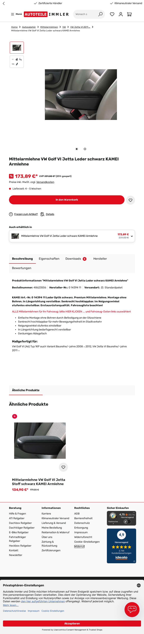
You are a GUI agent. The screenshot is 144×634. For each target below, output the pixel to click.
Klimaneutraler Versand (128, 3)
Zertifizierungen (51, 550)
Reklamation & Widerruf (55, 532)
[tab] (77, 149)
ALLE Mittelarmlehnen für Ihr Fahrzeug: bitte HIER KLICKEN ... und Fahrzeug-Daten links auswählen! (71, 311)
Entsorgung (81, 527)
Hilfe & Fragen (17, 513)
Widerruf (79, 546)
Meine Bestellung (52, 527)
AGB (77, 513)
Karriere (46, 513)
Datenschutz (82, 523)
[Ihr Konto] (121, 14)
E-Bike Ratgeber (18, 532)
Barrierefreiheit (83, 518)
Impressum (81, 532)
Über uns (47, 537)
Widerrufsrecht (83, 537)
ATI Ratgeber (16, 518)
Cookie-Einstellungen (87, 541)
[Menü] (134, 513)
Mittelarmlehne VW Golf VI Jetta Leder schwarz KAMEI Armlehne (45, 30)
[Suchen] (100, 14)
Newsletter (15, 555)
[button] (17, 49)
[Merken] (130, 200)
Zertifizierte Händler (50, 3)
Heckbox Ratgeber (20, 545)
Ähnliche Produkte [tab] (26, 390)
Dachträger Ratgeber (21, 527)
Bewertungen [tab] (21, 268)
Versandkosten (45, 182)
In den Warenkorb (67, 199)
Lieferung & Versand (54, 523)
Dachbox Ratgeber (20, 523)
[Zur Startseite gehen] (47, 14)
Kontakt (13, 550)
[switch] (127, 521)
